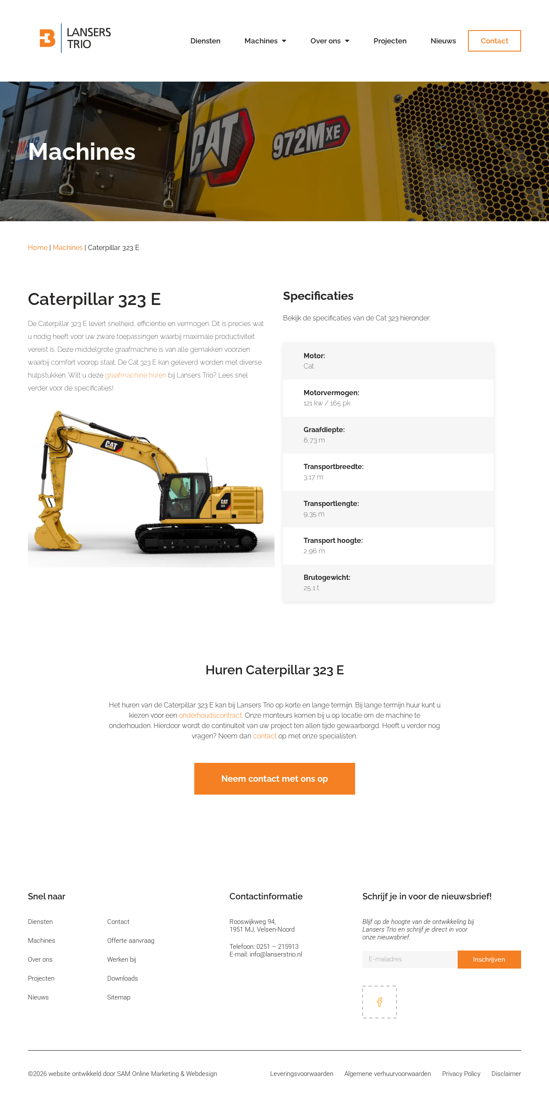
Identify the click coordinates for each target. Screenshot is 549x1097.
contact (265, 736)
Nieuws (443, 41)
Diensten (205, 41)
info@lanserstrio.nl (276, 954)
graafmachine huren (135, 375)
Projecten (390, 41)
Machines (261, 41)
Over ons (326, 41)
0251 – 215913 (277, 947)
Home (38, 248)
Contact (494, 41)
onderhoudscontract (210, 715)
